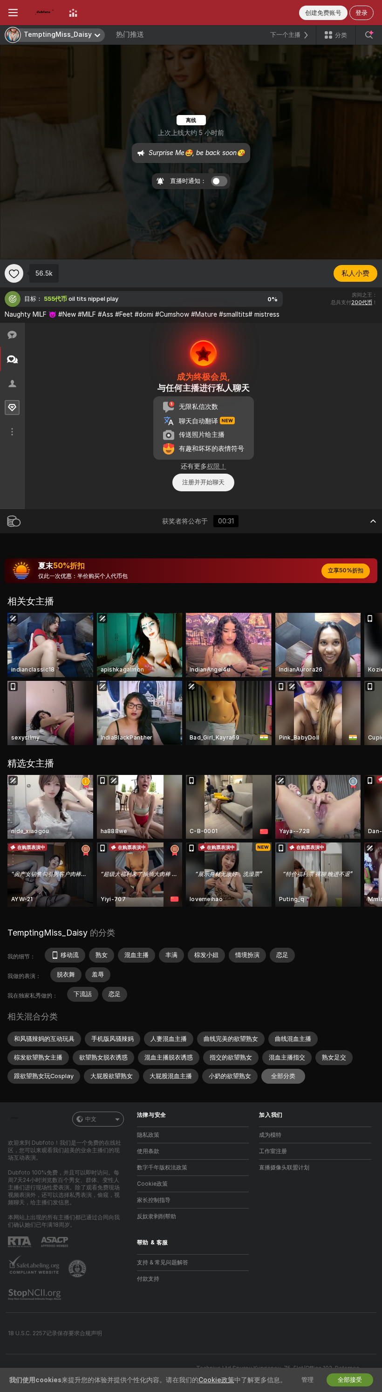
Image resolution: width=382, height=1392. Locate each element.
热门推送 (130, 34)
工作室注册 (273, 1151)
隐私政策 (148, 1135)
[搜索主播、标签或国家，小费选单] (369, 35)
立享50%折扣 (345, 570)
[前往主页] (43, 12)
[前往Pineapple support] (78, 1268)
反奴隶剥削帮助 (156, 1216)
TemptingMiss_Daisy (47, 932)
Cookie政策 (152, 1184)
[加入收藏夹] (14, 273)
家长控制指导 (154, 1200)
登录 (361, 12)
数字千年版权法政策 (162, 1167)
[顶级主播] (73, 12)
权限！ (216, 466)
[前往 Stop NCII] (35, 1294)
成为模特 (270, 1135)
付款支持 (148, 1279)
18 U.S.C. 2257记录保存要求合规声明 (55, 1333)
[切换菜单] (13, 12)
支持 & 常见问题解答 (162, 1262)
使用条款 (148, 1151)
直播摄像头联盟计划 (284, 1167)
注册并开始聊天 (203, 482)
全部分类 (283, 1076)
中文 (90, 1119)
